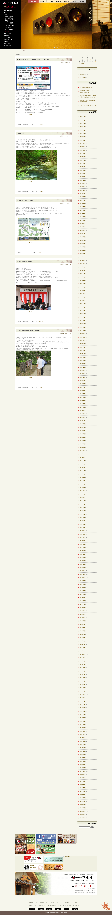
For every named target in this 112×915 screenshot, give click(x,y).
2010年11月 (82, 734)
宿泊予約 (31, 902)
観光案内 (67, 902)
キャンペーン (61, 905)
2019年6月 (82, 390)
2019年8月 (82, 383)
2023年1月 (82, 253)
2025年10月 (82, 150)
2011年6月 (82, 711)
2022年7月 (82, 270)
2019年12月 (82, 370)
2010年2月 (82, 764)
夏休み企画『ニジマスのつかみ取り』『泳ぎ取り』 (34, 59)
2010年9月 (82, 741)
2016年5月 (82, 514)
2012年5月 (82, 674)
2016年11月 (82, 494)
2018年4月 (82, 437)
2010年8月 (82, 744)
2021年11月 (82, 297)
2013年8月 (82, 624)
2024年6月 (82, 203)
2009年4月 (82, 798)
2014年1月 (82, 607)
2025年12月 (82, 143)
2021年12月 (82, 293)
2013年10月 (82, 617)
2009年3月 (82, 801)
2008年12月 (82, 811)
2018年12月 (82, 410)
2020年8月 (82, 343)
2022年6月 (82, 273)
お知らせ (40, 124)
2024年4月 (82, 210)
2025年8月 (82, 156)
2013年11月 (82, 614)
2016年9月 (82, 500)
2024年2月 (82, 217)
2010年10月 (82, 737)
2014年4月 (82, 597)
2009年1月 (82, 808)
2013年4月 (82, 637)
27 (79, 62)
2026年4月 (82, 130)
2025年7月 (82, 160)
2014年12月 (82, 570)
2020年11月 (82, 337)
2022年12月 (82, 257)
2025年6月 (82, 163)
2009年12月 (82, 771)
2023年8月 (82, 237)
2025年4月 (82, 170)
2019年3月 (82, 400)
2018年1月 (82, 447)
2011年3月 (82, 721)
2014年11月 (82, 574)
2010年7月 (82, 747)
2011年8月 (82, 704)
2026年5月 (82, 126)
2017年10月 (82, 457)
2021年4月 (82, 320)
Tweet (30, 114)
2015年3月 (82, 560)
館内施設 (42, 902)
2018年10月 (82, 417)
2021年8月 (82, 307)
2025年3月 (82, 173)
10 (90, 59)
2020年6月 (82, 350)
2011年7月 (82, 707)
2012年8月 (82, 664)
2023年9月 (82, 233)
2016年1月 (82, 527)
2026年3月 (82, 133)
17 (90, 60)
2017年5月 (82, 474)
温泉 (47, 902)
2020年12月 (82, 333)
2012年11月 (82, 654)
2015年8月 (82, 544)
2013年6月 (82, 631)
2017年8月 (82, 464)
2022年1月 (82, 290)
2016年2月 (82, 524)
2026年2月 (82, 136)
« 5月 (79, 63)
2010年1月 (82, 767)
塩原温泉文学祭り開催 (24, 261)
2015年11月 (82, 534)
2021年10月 (82, 300)
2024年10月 (82, 190)
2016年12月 (82, 490)
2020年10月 (82, 340)
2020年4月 (82, 357)
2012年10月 (82, 657)
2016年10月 (82, 497)
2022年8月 (82, 267)
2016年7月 (82, 507)
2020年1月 (82, 367)
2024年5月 (82, 207)
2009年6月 (82, 791)
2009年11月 (82, 774)
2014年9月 (82, 580)
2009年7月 (82, 788)
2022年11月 (82, 260)
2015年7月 (82, 547)
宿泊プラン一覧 (32, 905)
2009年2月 (82, 804)
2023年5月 (82, 247)
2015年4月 (82, 557)
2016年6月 (82, 510)
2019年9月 (82, 380)
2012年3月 (82, 681)
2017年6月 (82, 470)
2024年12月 (82, 183)
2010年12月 (82, 731)
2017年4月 (82, 477)
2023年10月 (82, 230)
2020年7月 (82, 347)
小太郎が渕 (20, 133)
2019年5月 (82, 394)
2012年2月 (82, 684)
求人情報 (69, 905)
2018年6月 (82, 430)
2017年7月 (82, 467)
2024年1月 (82, 220)
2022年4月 (82, 280)
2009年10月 (82, 778)
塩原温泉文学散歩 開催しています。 (29, 330)
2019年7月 (82, 387)
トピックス (82, 77)
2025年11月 (82, 146)
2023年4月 (82, 250)
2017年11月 (82, 454)
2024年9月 (82, 193)
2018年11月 (82, 414)
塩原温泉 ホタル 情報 (25, 200)
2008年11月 (82, 814)
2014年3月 (82, 601)
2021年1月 (82, 330)
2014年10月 (82, 577)
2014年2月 (82, 604)
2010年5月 (82, 754)
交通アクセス (59, 902)
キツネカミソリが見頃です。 (87, 87)
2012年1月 (82, 687)
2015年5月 (82, 554)
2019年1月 (82, 407)
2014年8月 (82, 584)
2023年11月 (82, 227)
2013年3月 (82, 641)
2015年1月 (82, 567)
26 (95, 61)
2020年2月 (82, 363)
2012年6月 (82, 671)
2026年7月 (82, 120)
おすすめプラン (41, 905)
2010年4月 (82, 757)
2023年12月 (82, 223)
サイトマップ (76, 905)
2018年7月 (82, 427)
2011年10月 (82, 697)
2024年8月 (82, 196)
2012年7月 (82, 667)
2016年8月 (82, 504)
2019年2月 (82, 404)
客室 (36, 902)
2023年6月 (82, 243)
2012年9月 (82, 661)
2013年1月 (82, 647)
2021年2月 (82, 327)
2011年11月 (82, 694)
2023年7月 (82, 240)
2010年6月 (82, 751)
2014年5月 (82, 594)
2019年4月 (82, 397)
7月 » (82, 63)
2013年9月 (82, 621)
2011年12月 (82, 691)
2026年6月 (82, 123)
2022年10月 (82, 263)
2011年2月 (82, 724)
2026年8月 (82, 116)
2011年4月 (82, 717)
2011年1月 (82, 727)
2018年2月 (82, 444)
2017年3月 (82, 480)
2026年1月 (82, 140)
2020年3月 (82, 360)
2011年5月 (82, 714)
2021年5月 (82, 317)
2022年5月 (82, 277)
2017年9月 (82, 460)
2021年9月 (82, 303)
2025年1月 (82, 180)
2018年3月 (82, 440)
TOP (18, 50)
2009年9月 (82, 781)
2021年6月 (82, 313)
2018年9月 (82, 420)
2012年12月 (82, 651)
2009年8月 (82, 784)
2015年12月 (82, 530)
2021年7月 (82, 310)
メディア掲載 (74, 902)
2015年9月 (82, 540)
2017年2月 (82, 484)
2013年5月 (82, 634)
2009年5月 (82, 794)
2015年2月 (82, 564)
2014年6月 (82, 591)
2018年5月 (82, 434)
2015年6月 (82, 550)
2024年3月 (82, 213)
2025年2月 (82, 176)
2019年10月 (82, 377)
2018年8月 (82, 424)
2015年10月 (82, 537)
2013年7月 (82, 627)
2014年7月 (82, 587)
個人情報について (52, 905)
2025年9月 (82, 153)
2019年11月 (82, 373)
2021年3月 (82, 323)
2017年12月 (82, 450)
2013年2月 (82, 644)
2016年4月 (82, 517)
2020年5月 (82, 353)
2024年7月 (82, 200)
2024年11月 (82, 186)
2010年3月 (82, 761)
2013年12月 (82, 611)
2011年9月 (82, 701)
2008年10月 (82, 818)
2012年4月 (82, 677)
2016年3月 (82, 520)
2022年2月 (82, 287)
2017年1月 (82, 487)
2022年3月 (82, 283)
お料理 (52, 902)
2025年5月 (82, 166)
